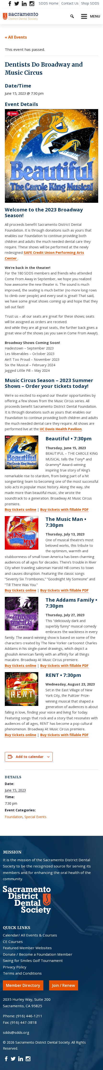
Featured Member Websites (27, 947)
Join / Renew (63, 985)
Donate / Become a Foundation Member (37, 954)
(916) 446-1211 (29, 1015)
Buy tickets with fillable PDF (64, 509)
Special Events (35, 816)
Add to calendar (29, 756)
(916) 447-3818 (23, 1022)
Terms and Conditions (22, 973)
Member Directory (23, 985)
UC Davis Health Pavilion (61, 429)
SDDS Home (48, 3)
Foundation (14, 816)
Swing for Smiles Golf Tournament (33, 960)
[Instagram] (31, 3)
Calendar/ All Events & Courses (30, 935)
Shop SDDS (90, 3)
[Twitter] (17, 3)
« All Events (16, 37)
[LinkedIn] (24, 3)
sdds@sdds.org (16, 1032)
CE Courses (13, 941)
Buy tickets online (20, 509)
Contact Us (70, 3)
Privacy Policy (14, 967)
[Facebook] (10, 3)
